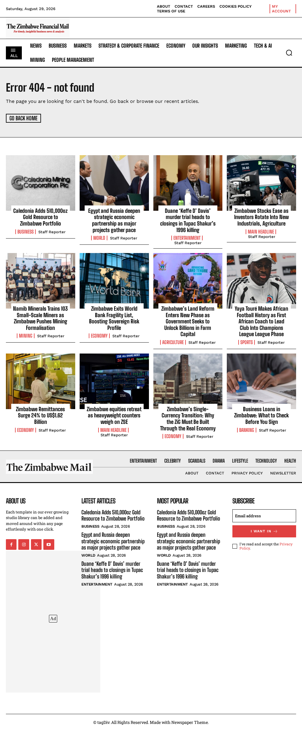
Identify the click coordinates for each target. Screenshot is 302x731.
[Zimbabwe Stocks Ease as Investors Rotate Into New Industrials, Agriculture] (261, 183)
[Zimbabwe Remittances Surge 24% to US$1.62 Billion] (40, 381)
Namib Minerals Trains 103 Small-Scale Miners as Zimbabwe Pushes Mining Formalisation (40, 318)
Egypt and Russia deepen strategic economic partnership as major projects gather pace (114, 220)
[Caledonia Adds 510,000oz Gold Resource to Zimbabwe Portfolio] (40, 183)
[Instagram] (23, 544)
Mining (25, 335)
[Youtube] (48, 544)
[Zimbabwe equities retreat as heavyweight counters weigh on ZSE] (114, 381)
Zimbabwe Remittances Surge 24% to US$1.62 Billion (40, 415)
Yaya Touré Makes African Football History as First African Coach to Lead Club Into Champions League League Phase (261, 321)
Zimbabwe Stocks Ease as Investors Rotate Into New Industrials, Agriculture (261, 217)
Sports (246, 342)
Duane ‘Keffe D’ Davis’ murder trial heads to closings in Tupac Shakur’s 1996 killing (188, 220)
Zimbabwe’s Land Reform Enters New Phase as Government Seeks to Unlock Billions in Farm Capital (187, 321)
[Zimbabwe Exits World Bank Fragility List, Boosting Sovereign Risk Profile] (114, 281)
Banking (246, 430)
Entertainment (187, 238)
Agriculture (173, 342)
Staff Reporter (51, 232)
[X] (36, 544)
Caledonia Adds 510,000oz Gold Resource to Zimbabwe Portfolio (40, 217)
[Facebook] (11, 544)
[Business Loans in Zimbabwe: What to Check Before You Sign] (261, 381)
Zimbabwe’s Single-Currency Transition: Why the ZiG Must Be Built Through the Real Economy (188, 419)
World (99, 238)
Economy (99, 335)
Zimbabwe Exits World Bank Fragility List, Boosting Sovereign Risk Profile (114, 318)
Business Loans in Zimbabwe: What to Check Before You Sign (261, 415)
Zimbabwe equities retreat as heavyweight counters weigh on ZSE (114, 415)
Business (25, 231)
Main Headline (261, 231)
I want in (261, 531)
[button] (289, 53)
